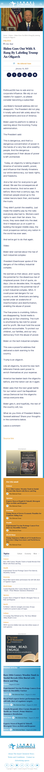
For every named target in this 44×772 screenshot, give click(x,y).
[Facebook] (9, 75)
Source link (8, 438)
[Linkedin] (24, 75)
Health (9, 522)
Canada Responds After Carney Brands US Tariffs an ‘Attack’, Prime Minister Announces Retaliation (20, 590)
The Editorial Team (24, 64)
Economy (9, 510)
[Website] (32, 765)
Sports (5, 604)
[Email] (30, 75)
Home (5, 35)
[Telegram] (35, 75)
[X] (14, 75)
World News (11, 535)
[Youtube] (37, 765)
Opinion (9, 498)
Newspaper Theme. (32, 769)
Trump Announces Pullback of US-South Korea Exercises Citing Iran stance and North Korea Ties (23, 540)
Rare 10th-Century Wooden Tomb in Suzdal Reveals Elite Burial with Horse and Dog (21, 678)
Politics (11, 35)
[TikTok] (22, 765)
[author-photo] (7, 494)
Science (9, 486)
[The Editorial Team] (15, 63)
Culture (19, 554)
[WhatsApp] (19, 75)
